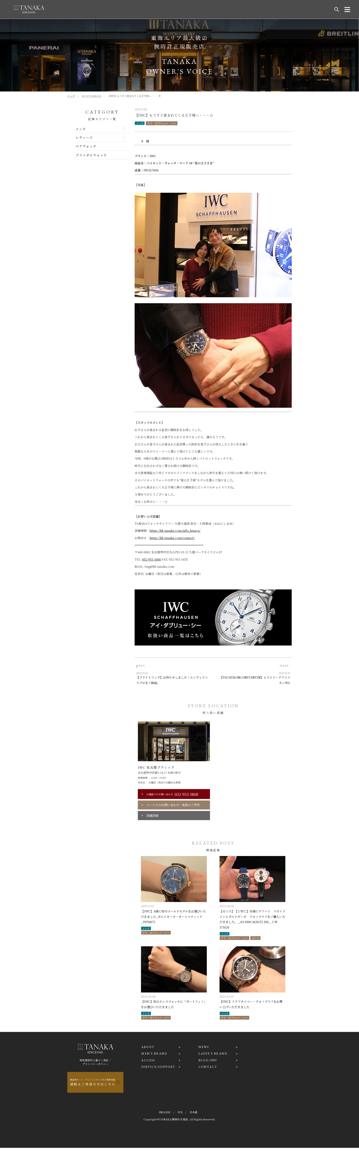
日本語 (193, 1112)
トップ (71, 96)
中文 (180, 1112)
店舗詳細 (152, 815)
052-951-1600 (151, 559)
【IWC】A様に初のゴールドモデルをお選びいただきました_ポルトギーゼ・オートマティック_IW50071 (173, 916)
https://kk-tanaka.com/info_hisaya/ (175, 530)
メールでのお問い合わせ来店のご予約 (173, 805)
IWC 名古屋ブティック (156, 767)
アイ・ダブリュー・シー (161, 123)
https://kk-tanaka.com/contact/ (172, 538)
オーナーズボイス (91, 96)
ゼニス (255, 938)
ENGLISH (165, 1112)
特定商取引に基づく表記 (94, 1060)
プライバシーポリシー (95, 1064)
